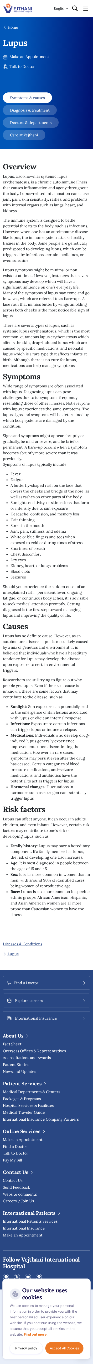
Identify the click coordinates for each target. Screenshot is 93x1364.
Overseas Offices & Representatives (34, 1050)
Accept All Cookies (64, 1348)
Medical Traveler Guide (24, 1112)
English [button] (59, 8)
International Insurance (24, 1228)
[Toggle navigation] (85, 8)
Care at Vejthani (24, 135)
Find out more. (35, 1334)
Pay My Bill (12, 1160)
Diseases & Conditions (22, 943)
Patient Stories (16, 1064)
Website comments (20, 1194)
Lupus (13, 954)
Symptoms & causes (27, 97)
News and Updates (19, 1071)
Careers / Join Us (18, 1200)
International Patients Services (30, 1221)
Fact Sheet (12, 1044)
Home (12, 27)
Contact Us (12, 1180)
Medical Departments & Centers (31, 1091)
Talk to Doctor (22, 66)
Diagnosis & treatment (30, 110)
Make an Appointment (29, 56)
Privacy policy (26, 1348)
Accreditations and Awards (27, 1057)
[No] (85, 1279)
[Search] (75, 9)
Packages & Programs (22, 1098)
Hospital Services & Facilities (28, 1105)
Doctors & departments (31, 122)
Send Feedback (16, 1187)
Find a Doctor (15, 1146)
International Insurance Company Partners (41, 1119)
